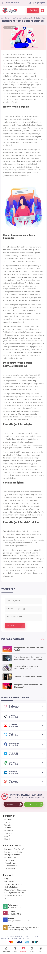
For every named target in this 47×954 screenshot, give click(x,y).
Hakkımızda (9, 882)
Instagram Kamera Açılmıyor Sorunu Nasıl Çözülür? (26, 667)
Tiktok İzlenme (10, 866)
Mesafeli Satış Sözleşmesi (15, 890)
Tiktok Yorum (9, 869)
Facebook (8, 831)
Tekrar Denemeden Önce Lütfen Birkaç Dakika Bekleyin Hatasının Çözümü (28, 658)
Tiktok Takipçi (10, 860)
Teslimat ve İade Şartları (14, 884)
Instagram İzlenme (12, 855)
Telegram (8, 833)
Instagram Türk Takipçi (14, 849)
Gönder (10, 626)
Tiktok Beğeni (10, 863)
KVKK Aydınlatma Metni (14, 893)
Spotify (7, 836)
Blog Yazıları (16, 18)
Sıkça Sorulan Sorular (13, 896)
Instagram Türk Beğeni (14, 852)
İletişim (7, 898)
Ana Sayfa (5, 18)
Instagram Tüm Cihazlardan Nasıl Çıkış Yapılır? (28, 686)
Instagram (8, 820)
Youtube (8, 825)
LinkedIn (7, 839)
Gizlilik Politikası (11, 887)
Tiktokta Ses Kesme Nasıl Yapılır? (28, 677)
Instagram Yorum (11, 858)
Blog (6, 879)
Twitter (7, 828)
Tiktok (7, 822)
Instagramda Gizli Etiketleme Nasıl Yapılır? (29, 649)
